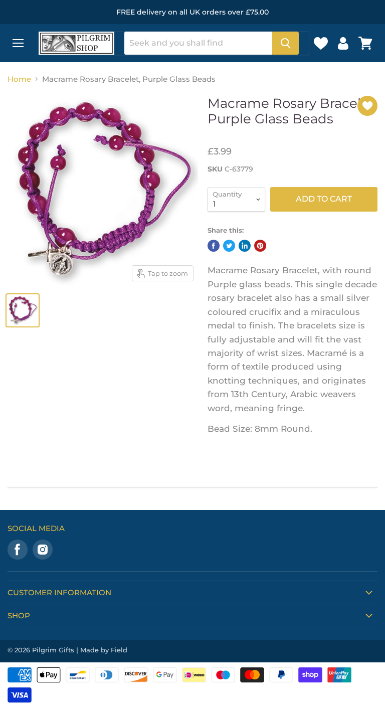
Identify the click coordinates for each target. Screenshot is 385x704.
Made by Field (103, 650)
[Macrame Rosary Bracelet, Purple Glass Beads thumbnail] (23, 310)
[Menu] (18, 43)
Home (19, 79)
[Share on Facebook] (214, 246)
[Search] (285, 43)
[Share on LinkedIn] (245, 246)
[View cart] (365, 43)
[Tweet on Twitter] (229, 246)
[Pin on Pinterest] (260, 246)
